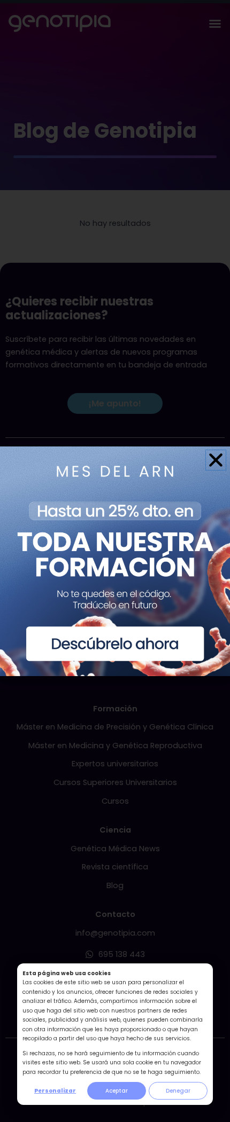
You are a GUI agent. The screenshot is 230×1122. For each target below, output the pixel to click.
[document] (115, 561)
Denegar (178, 1091)
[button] (215, 460)
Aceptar (116, 1091)
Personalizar (55, 1091)
